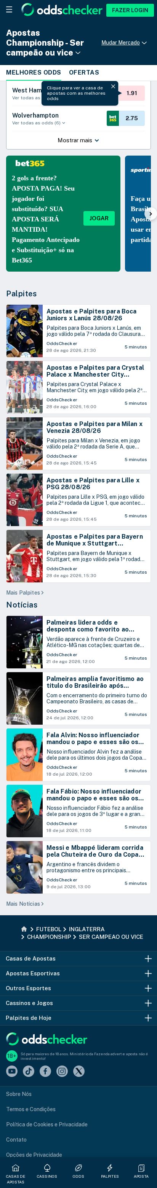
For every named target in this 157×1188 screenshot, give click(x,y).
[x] (79, 1072)
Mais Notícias (23, 904)
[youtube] (12, 1072)
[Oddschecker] (46, 1039)
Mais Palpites (23, 593)
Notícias (21, 604)
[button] (141, 1168)
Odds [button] (78, 1176)
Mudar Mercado (120, 43)
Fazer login (130, 10)
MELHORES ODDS (33, 72)
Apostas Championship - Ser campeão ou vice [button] (45, 42)
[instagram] (62, 1072)
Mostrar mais (75, 140)
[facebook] (45, 1072)
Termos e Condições (31, 1109)
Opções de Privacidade (34, 1155)
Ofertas (84, 72)
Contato (16, 1140)
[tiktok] (28, 1072)
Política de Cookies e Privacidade (47, 1124)
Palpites (21, 293)
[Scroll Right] (150, 213)
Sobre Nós (19, 1094)
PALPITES (110, 1176)
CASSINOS (47, 1176)
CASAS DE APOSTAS (16, 1179)
